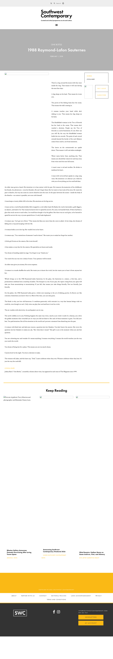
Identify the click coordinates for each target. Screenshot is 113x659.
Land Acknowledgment (81, 596)
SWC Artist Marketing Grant (89, 558)
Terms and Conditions (56, 599)
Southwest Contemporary (56, 15)
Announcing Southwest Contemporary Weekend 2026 (54, 550)
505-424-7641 (83, 612)
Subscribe (101, 95)
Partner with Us (28, 596)
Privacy (99, 596)
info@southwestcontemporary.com (93, 610)
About (14, 596)
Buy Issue (102, 88)
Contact (43, 596)
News (15, 558)
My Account (91, 623)
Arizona (10, 558)
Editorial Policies (58, 596)
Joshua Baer (10, 368)
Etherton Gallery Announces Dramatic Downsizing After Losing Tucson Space (19, 552)
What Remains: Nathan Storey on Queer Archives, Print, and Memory (92, 553)
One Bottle (56, 44)
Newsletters (91, 617)
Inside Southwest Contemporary (54, 555)
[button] (63, 3)
